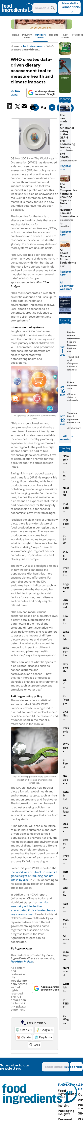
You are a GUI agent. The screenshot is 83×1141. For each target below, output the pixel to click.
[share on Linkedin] (10, 107)
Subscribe (76, 1067)
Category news (40, 36)
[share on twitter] (17, 107)
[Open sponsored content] (41, 28)
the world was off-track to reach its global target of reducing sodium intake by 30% (34, 875)
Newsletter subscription (71, 5)
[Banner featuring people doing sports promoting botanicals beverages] (65, 92)
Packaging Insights (66, 1112)
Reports (53, 34)
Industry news (27, 36)
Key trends (65, 36)
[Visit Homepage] (17, 14)
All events (65, 437)
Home (15, 34)
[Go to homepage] (39, 1103)
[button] (23, 1030)
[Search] (53, 8)
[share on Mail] (25, 106)
